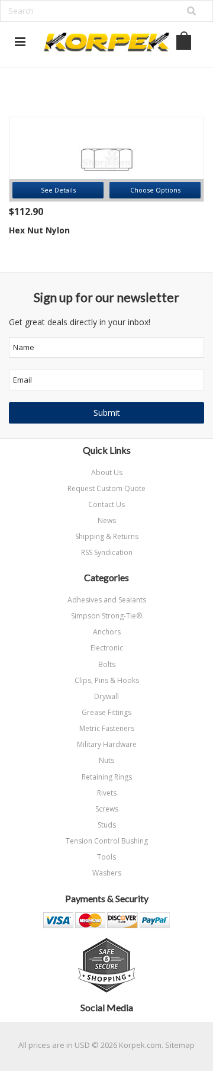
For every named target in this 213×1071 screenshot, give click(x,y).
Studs (107, 825)
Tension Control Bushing (107, 841)
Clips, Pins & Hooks (107, 680)
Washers (106, 873)
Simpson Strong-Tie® (106, 616)
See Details (58, 189)
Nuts (106, 760)
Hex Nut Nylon (39, 230)
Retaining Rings (107, 777)
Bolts (106, 664)
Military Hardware (107, 744)
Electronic (107, 648)
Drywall (106, 696)
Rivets (107, 793)
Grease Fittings (106, 712)
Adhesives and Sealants (106, 600)
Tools (106, 857)
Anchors (107, 632)
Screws (106, 809)
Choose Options (155, 189)
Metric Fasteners (106, 728)
